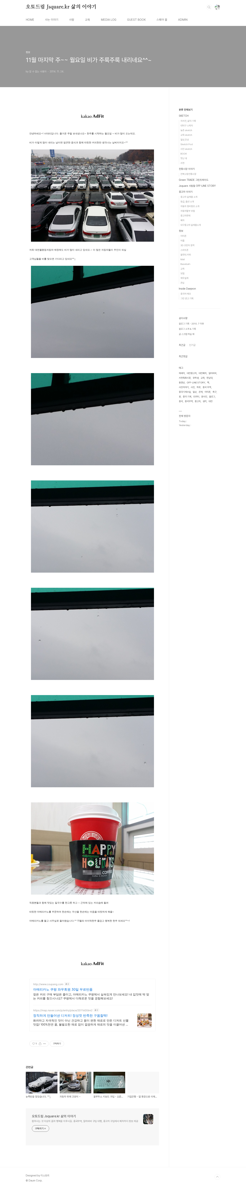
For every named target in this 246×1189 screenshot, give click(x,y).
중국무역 (189, 401)
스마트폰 (184, 250)
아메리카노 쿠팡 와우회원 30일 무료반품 (63, 989)
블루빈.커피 (185, 254)
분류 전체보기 (186, 109)
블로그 (212, 396)
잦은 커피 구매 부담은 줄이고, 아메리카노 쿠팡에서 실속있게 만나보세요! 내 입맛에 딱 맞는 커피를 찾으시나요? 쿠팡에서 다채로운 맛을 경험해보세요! (91, 996)
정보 (181, 230)
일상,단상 (184, 139)
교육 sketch (186, 135)
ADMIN (182, 19)
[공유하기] (40, 1043)
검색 (209, 7)
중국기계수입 (185, 392)
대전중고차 (192, 373)
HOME (30, 19)
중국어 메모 (185, 293)
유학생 (196, 378)
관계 (201, 392)
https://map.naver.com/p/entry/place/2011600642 (62, 1010)
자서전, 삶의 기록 (188, 121)
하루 (199, 387)
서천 (182, 163)
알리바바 (212, 373)
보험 (182, 273)
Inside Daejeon (187, 288)
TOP (217, 1177)
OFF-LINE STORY (196, 382)
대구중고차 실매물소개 (190, 225)
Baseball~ (185, 264)
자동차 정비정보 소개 (189, 206)
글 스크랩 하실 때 (186, 334)
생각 (205, 401)
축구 (214, 392)
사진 (193, 387)
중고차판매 (185, 215)
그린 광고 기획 (186, 298)
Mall (182, 259)
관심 (182, 282)
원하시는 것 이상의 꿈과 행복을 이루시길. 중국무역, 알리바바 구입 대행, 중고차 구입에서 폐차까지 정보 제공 (85, 1121)
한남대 (210, 378)
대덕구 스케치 (186, 125)
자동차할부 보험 (187, 211)
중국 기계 (187, 396)
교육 (87, 19)
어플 (182, 240)
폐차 (182, 220)
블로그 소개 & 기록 (187, 329)
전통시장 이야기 (187, 168)
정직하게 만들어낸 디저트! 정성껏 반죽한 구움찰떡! (70, 1015)
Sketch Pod (186, 144)
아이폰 (183, 236)
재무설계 (184, 278)
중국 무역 (207, 387)
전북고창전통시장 (188, 174)
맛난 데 (183, 158)
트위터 (196, 396)
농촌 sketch (186, 130)
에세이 (182, 373)
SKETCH (184, 115)
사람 (71, 19)
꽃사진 (204, 396)
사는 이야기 (51, 19)
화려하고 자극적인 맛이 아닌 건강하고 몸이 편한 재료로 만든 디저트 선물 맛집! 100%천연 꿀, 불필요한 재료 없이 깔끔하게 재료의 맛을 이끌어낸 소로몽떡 (81, 1022)
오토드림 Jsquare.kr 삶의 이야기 (61, 7)
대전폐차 (203, 373)
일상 (195, 392)
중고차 (198, 401)
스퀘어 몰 (161, 19)
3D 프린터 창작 (187, 245)
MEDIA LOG (108, 19)
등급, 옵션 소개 (187, 201)
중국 (181, 401)
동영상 (182, 382)
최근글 (182, 345)
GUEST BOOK (136, 19)
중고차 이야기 (186, 191)
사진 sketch (186, 149)
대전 (211, 401)
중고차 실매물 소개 (188, 197)
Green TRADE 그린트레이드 (193, 179)
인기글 (192, 345)
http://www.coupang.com (48, 984)
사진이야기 (184, 387)
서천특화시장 (185, 378)
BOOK (183, 153)
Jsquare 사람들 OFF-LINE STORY (197, 185)
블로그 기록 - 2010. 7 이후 (191, 323)
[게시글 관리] (44, 1043)
